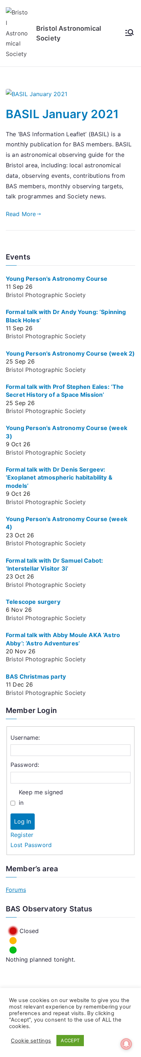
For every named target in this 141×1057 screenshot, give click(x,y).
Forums (16, 889)
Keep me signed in (41, 797)
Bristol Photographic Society (46, 294)
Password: (24, 764)
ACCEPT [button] (70, 1040)
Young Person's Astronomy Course (56, 278)
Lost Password (31, 844)
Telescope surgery (33, 601)
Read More (21, 214)
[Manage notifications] (126, 1044)
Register (21, 834)
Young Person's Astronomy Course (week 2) (70, 353)
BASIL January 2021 (62, 114)
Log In (22, 821)
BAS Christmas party (36, 676)
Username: (25, 737)
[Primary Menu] (129, 33)
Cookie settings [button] (31, 1040)
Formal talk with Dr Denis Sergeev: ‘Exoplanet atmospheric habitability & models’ (59, 477)
